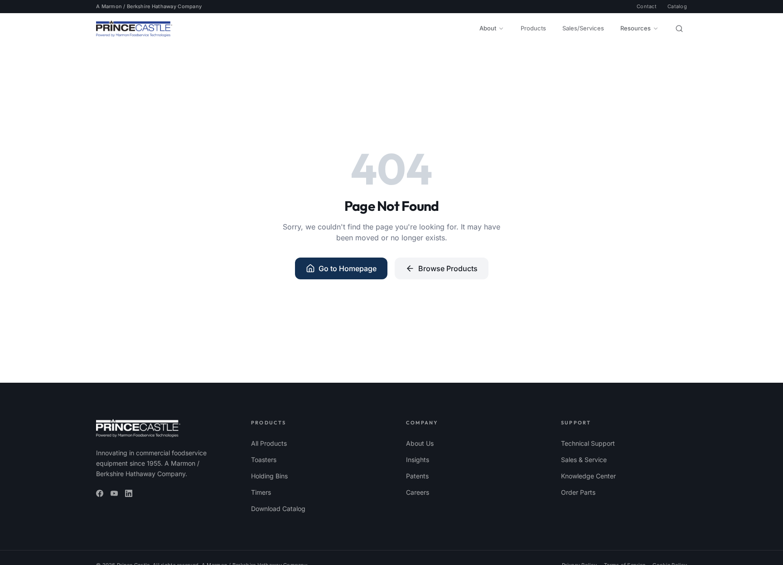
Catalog (677, 6)
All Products (269, 443)
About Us (420, 443)
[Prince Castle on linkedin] (128, 493)
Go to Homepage (348, 268)
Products (533, 28)
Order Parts (578, 492)
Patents (417, 476)
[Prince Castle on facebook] (99, 493)
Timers (261, 492)
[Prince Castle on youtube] (114, 493)
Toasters (263, 459)
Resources (635, 28)
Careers (417, 492)
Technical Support (588, 443)
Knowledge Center (588, 476)
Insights (417, 459)
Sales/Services (583, 28)
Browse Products (448, 268)
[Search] (679, 28)
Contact (647, 6)
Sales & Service (584, 459)
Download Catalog (278, 508)
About (487, 28)
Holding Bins (269, 476)
